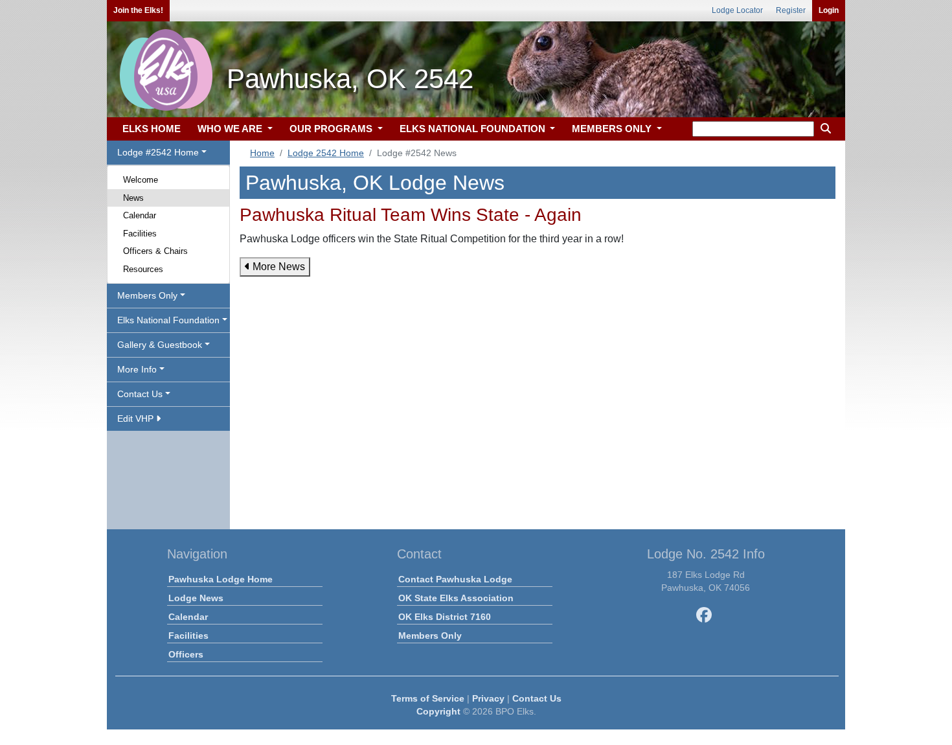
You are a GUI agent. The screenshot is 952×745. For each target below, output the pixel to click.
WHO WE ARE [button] (231, 128)
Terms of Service (427, 698)
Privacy (488, 698)
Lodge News (195, 598)
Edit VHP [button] (136, 418)
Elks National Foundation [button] (168, 320)
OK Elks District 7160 (444, 617)
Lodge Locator (737, 10)
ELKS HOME (151, 128)
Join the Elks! (138, 10)
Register (791, 10)
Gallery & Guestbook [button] (159, 344)
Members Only (430, 635)
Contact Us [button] (140, 394)
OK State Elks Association (456, 598)
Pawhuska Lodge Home (220, 579)
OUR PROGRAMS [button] (332, 128)
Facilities (140, 233)
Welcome (140, 180)
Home (262, 153)
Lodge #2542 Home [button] (158, 152)
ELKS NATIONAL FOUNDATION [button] (474, 128)
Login (829, 10)
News (133, 198)
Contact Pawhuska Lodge (455, 579)
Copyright (438, 711)
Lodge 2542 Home (326, 153)
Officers (185, 654)
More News (277, 266)
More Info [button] (137, 369)
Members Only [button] (147, 295)
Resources (143, 269)
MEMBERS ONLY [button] (613, 128)
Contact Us (536, 698)
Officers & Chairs (155, 251)
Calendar (139, 215)
